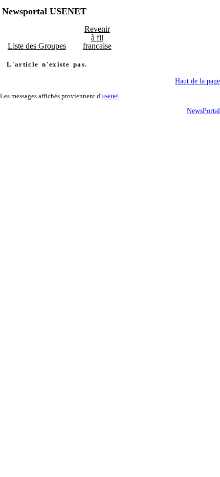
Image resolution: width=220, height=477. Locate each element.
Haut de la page (197, 81)
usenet (110, 96)
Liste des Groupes (37, 45)
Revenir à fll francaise (97, 37)
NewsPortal (203, 111)
